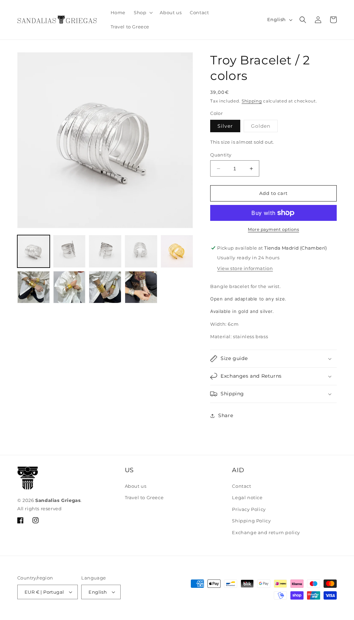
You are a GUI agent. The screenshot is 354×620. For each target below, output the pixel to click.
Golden (264, 127)
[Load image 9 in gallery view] (105, 287)
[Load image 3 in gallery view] (105, 251)
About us (136, 486)
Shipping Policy (251, 520)
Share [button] (225, 415)
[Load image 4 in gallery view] (141, 251)
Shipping (252, 101)
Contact (241, 486)
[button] (143, 13)
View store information (245, 268)
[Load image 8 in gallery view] (69, 287)
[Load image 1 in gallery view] (33, 251)
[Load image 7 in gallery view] (33, 287)
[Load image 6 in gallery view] (177, 251)
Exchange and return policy (266, 532)
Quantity (220, 155)
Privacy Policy (249, 509)
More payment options (273, 229)
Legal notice (247, 497)
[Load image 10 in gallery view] (141, 287)
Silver (225, 126)
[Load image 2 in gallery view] (69, 251)
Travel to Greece (144, 497)
